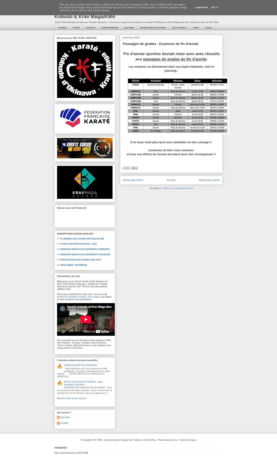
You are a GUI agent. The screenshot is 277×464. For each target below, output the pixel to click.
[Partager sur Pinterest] (136, 168)
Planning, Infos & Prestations (153, 28)
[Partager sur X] (130, 168)
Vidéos (196, 28)
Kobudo (83, 296)
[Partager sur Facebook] (133, 168)
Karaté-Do (90, 28)
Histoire (76, 28)
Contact (208, 28)
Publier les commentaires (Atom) (178, 188)
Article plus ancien (209, 180)
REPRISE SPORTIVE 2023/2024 (80, 365)
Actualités (62, 28)
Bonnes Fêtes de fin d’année (71, 398)
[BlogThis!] (127, 168)
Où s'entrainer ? (179, 28)
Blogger (192, 440)
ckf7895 (64, 423)
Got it (214, 7)
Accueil (171, 180)
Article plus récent (133, 180)
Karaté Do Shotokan (67, 296)
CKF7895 (65, 417)
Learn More (201, 7)
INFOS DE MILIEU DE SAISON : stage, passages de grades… (84, 383)
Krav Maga (129, 28)
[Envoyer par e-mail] (124, 168)
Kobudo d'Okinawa (109, 28)
